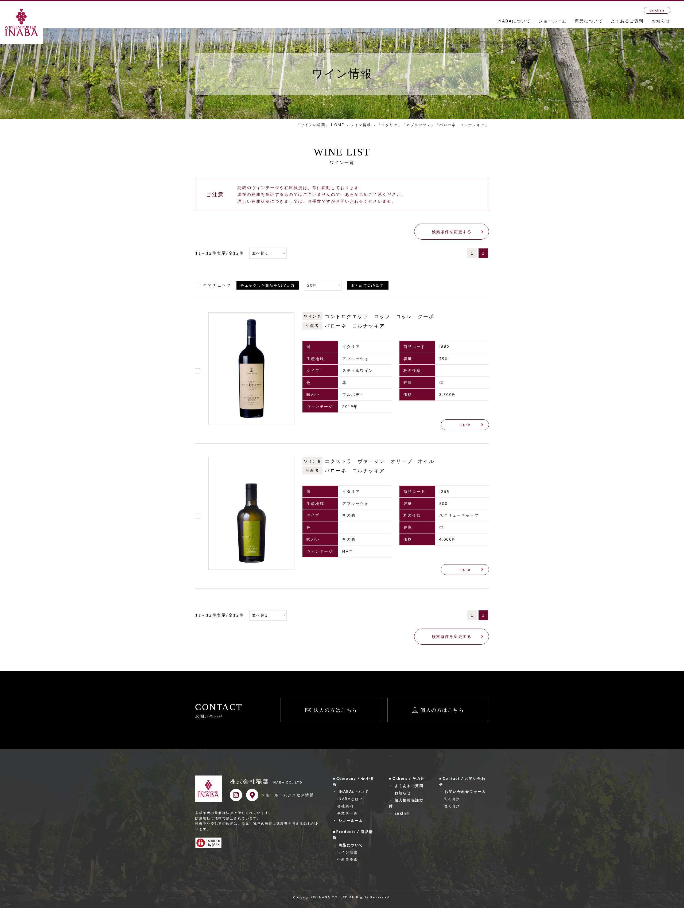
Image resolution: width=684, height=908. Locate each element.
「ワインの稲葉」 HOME (320, 125)
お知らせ (661, 20)
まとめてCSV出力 (367, 285)
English (657, 10)
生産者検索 (347, 859)
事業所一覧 (347, 813)
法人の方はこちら (335, 710)
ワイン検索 (347, 852)
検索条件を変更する (452, 231)
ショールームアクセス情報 (287, 795)
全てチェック (217, 285)
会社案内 (345, 806)
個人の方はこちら (442, 710)
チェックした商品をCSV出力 (267, 285)
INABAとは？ (350, 799)
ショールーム (553, 20)
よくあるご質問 (627, 20)
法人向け (452, 799)
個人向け (452, 806)
